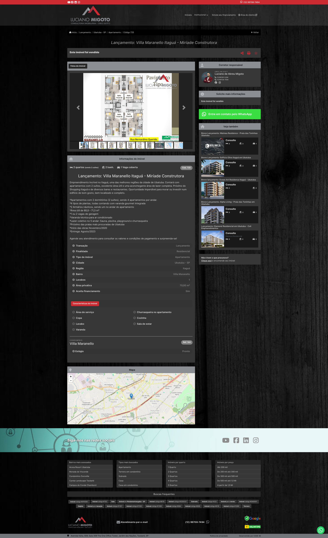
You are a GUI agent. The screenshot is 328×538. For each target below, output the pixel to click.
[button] (79, 107)
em (132, 502)
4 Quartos (172, 480)
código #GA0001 (248, 502)
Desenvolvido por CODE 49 (250, 536)
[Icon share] (69, 2)
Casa (121, 480)
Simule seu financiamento (224, 15)
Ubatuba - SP (100, 32)
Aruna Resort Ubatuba (79, 467)
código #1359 (154, 506)
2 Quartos (172, 471)
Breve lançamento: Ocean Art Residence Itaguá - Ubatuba (228, 179)
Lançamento (85, 32)
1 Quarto (172, 467)
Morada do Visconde (78, 471)
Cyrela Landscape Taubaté (81, 480)
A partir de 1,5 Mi (225, 485)
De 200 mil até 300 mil (227, 471)
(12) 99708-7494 (251, 2)
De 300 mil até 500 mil (227, 476)
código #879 (157, 502)
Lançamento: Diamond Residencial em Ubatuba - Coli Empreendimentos (226, 227)
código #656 (192, 506)
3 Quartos (172, 476)
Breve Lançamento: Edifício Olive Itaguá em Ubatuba (226, 157)
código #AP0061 (79, 502)
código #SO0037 (178, 502)
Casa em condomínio (128, 485)
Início (74, 32)
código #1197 (114, 506)
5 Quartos (172, 485)
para (228, 502)
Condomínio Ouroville (79, 476)
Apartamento (115, 32)
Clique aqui (206, 260)
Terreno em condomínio (129, 471)
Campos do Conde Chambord (82, 485)
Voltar (256, 32)
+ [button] (71, 376)
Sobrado (122, 476)
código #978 (211, 506)
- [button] (71, 380)
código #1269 (231, 506)
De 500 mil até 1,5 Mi (226, 480)
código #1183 (134, 506)
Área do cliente (247, 15)
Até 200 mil (222, 467)
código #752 (100, 502)
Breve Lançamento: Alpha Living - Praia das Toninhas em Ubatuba (228, 203)
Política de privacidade (219, 536)
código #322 (209, 502)
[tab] (78, 66)
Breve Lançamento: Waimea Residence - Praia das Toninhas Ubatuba (229, 134)
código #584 (173, 506)
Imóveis (188, 15)
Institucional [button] (200, 15)
